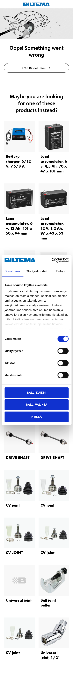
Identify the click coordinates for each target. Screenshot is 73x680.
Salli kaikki (36, 392)
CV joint (13, 505)
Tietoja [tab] (60, 271)
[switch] (63, 351)
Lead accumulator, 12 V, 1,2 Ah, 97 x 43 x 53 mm (52, 228)
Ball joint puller (48, 603)
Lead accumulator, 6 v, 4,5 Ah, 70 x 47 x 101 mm (53, 164)
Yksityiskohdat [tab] (36, 271)
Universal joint (19, 600)
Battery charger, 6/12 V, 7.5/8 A (18, 161)
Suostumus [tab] (12, 271)
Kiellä (36, 416)
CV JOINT (14, 552)
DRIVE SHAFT (17, 457)
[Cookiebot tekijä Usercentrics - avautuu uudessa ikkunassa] (52, 260)
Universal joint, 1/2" (49, 655)
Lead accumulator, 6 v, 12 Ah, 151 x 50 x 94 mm (19, 226)
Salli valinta (36, 404)
